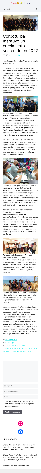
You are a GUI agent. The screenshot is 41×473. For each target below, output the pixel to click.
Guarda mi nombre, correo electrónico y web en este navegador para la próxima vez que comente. (20, 403)
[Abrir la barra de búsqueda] (36, 9)
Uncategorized (11, 340)
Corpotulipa (9, 343)
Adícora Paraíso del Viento (15, 345)
